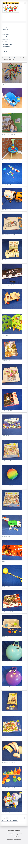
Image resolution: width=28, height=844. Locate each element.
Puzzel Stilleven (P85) (7, 410)
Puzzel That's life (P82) (7, 511)
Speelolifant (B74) (6, 812)
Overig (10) (4, 41)
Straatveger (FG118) (6, 209)
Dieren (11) (4, 32)
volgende (15, 820)
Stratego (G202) (5, 712)
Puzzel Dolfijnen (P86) (7, 435)
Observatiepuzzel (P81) (7, 737)
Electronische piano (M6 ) (8, 284)
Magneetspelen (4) (6, 39)
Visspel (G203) (5, 636)
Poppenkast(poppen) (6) (7, 44)
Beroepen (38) (5, 27)
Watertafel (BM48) (6, 159)
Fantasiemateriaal (13, 57)
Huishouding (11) (5, 34)
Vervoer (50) (4, 51)
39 (7, 820)
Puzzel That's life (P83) (7, 460)
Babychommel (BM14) (7, 109)
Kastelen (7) (4, 36)
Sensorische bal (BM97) (7, 485)
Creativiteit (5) (5, 29)
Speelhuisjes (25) (5, 49)
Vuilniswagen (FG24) (6, 536)
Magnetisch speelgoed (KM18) (9, 84)
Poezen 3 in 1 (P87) (6, 385)
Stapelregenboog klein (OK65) (9, 762)
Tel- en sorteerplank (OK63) (8, 787)
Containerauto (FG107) (7, 310)
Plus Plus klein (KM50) (7, 184)
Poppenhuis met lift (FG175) (8, 134)
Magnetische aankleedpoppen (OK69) (10, 259)
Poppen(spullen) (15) (6, 46)
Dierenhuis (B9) (5, 335)
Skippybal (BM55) (6, 686)
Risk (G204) (4, 561)
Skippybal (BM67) (6, 661)
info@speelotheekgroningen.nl (14, 839)
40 (10, 820)
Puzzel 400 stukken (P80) (7, 611)
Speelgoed (4, 57)
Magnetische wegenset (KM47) (9, 234)
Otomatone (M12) (6, 586)
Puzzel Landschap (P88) (7, 360)
